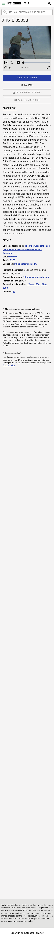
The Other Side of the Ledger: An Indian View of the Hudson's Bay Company (27, 249)
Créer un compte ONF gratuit (27, 933)
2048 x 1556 (33, 284)
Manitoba (12, 257)
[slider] (36, 62)
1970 (12, 260)
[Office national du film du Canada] (14, 3)
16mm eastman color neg (36, 277)
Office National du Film (25, 264)
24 (14, 291)
